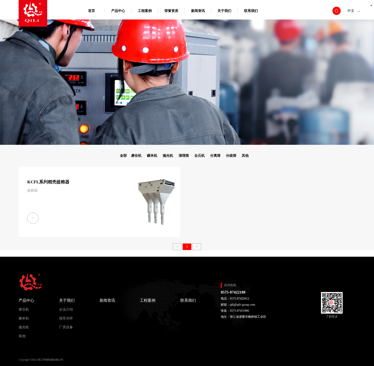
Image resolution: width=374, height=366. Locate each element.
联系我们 (251, 11)
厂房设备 (66, 327)
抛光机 (168, 155)
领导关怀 (66, 318)
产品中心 (118, 11)
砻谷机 (136, 155)
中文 (350, 11)
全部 (123, 155)
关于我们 (224, 11)
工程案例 (145, 11)
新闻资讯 (198, 11)
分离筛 (215, 155)
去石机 (199, 155)
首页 (91, 11)
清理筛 (184, 155)
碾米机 (152, 155)
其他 (245, 155)
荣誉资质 (171, 11)
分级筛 (231, 155)
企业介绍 (66, 309)
